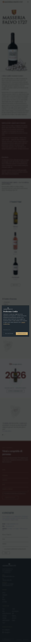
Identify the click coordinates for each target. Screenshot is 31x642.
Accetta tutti (22, 333)
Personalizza (7, 329)
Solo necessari (9, 333)
